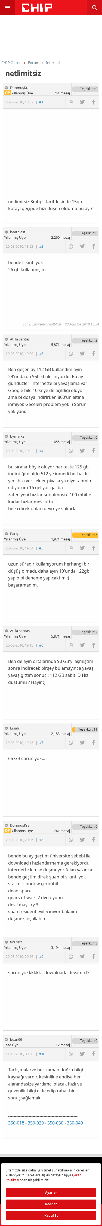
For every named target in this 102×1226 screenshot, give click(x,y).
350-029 (36, 1123)
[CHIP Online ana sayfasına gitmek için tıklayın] (37, 10)
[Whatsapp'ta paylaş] (71, 102)
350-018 (16, 1123)
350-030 (55, 1123)
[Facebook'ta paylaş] (93, 102)
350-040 (75, 1123)
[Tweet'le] (82, 102)
